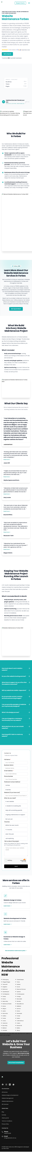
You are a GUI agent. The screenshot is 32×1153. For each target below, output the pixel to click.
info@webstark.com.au (10, 1138)
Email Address (9, 771)
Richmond (5, 989)
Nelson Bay (5, 1001)
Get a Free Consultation (16, 1062)
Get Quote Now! (16, 309)
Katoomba (5, 1013)
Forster (18, 1016)
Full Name (7, 759)
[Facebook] (3, 1084)
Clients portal (5, 1118)
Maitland (19, 1006)
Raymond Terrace (21, 989)
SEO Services (5, 1104)
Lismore (19, 1008)
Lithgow (4, 1008)
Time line (7, 822)
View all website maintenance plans (15, 950)
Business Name (8, 765)
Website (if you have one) (12, 792)
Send (16, 866)
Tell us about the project (11, 841)
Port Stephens (6, 994)
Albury (18, 1030)
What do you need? (10, 798)
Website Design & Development (10, 1095)
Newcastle (19, 999)
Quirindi (19, 991)
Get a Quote (7, 54)
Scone (18, 987)
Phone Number (8, 776)
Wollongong (5, 979)
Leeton (4, 1011)
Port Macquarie (20, 994)
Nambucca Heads (7, 1003)
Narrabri (19, 1001)
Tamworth (5, 984)
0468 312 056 (7, 1133)
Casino (18, 1023)
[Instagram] (6, 1084)
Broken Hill (19, 1025)
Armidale (5, 1030)
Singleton (5, 987)
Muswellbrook (20, 1003)
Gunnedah (19, 1013)
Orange (19, 996)
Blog (3, 1112)
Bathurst (4, 1028)
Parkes (4, 996)
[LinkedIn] (10, 1084)
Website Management (7, 1098)
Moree (4, 1006)
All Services (5, 1092)
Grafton (4, 1016)
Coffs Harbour (20, 1020)
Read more (7, 459)
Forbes (4, 1018)
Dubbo (18, 1018)
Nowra (4, 999)
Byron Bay (5, 1025)
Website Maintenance (7, 1101)
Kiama (18, 1011)
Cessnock (5, 1023)
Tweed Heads (20, 979)
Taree (18, 982)
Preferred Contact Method (12, 782)
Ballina (18, 1028)
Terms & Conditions (7, 1121)
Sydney (18, 984)
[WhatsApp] (13, 1084)
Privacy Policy (5, 1124)
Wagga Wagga (6, 982)
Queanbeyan (6, 991)
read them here (26, 50)
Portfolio (4, 1115)
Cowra (4, 1020)
